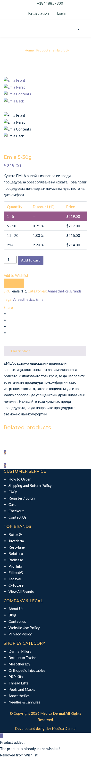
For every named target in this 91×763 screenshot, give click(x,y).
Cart (12, 504)
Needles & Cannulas (24, 702)
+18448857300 (50, 3)
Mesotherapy (19, 664)
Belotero (15, 553)
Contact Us (17, 517)
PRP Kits (15, 676)
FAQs (12, 492)
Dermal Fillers (19, 651)
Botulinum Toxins (22, 657)
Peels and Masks (21, 689)
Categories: (37, 291)
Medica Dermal (52, 713)
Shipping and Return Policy (30, 485)
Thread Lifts (18, 683)
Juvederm (16, 541)
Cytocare (16, 585)
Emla (39, 299)
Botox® (15, 534)
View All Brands (21, 591)
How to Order (19, 479)
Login (61, 13)
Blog (12, 615)
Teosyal (14, 579)
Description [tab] (20, 351)
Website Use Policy (24, 627)
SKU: (7, 291)
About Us (15, 608)
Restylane (16, 547)
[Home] (1, 445)
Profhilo (15, 566)
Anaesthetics (58, 291)
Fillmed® (15, 572)
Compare (14, 283)
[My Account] (1, 459)
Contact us (17, 621)
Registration (38, 13)
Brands (76, 291)
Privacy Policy (20, 634)
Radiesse (15, 560)
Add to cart (30, 260)
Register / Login (21, 498)
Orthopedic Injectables (26, 670)
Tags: (8, 299)
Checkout (16, 511)
